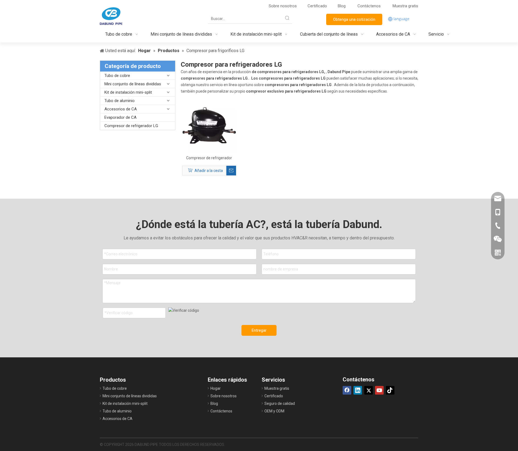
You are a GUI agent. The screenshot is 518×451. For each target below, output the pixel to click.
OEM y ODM (274, 411)
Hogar (215, 388)
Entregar (259, 330)
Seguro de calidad (279, 403)
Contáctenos (369, 6)
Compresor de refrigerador (209, 158)
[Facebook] (347, 390)
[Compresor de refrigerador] (209, 125)
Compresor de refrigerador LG (131, 125)
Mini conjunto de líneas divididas (132, 84)
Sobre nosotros (283, 6)
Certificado (317, 6)
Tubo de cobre (117, 75)
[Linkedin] (357, 390)
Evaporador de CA (120, 117)
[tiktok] (390, 390)
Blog (342, 6)
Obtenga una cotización (354, 19)
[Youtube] (379, 390)
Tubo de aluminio (119, 100)
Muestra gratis (405, 6)
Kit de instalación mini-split (128, 92)
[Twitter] (368, 390)
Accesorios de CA (120, 109)
